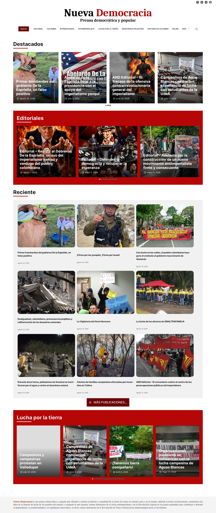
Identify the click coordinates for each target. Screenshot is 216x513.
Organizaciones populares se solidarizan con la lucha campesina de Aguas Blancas (176, 459)
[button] (106, 105)
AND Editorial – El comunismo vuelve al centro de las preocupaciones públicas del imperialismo (164, 384)
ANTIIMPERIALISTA (86, 29)
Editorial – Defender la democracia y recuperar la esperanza (104, 163)
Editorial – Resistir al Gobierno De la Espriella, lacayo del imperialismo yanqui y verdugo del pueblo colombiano (46, 159)
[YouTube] (202, 2)
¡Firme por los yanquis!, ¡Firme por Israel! (98, 255)
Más (184, 29)
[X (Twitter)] (206, 2)
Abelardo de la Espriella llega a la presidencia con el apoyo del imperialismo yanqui (81, 85)
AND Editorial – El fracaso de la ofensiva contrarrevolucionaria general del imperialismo (131, 85)
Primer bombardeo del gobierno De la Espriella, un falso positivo (35, 87)
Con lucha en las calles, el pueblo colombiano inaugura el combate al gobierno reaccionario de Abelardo (163, 256)
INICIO (24, 29)
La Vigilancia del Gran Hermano (93, 321)
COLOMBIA (51, 29)
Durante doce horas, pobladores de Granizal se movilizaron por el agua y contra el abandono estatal (46, 384)
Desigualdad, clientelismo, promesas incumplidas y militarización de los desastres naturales (45, 321)
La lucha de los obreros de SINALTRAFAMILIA (160, 321)
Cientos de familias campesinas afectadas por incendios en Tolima (105, 384)
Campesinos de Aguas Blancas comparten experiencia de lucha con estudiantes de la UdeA (180, 85)
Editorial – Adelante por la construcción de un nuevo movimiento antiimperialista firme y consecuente (167, 161)
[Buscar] (196, 29)
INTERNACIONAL (67, 29)
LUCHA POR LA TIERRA (108, 29)
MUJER (175, 29)
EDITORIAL (38, 29)
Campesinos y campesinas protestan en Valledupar (32, 461)
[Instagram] (197, 2)
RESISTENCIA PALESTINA (133, 29)
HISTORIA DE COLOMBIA (158, 29)
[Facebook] (210, 2)
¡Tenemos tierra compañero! (125, 465)
